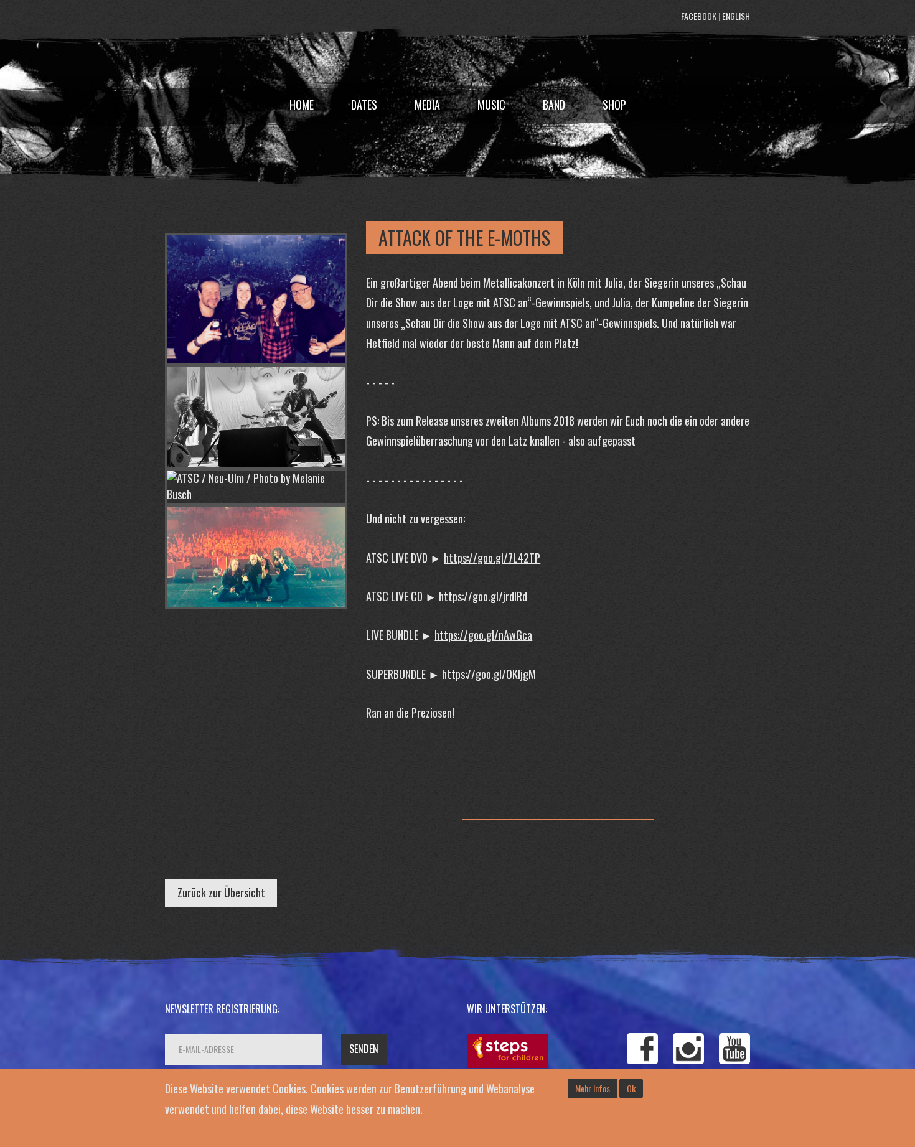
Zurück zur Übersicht (221, 892)
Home (301, 104)
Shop (614, 104)
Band (554, 104)
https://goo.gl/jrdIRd (483, 596)
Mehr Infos (592, 1088)
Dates (364, 104)
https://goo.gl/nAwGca (483, 635)
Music (491, 104)
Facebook (698, 15)
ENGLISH (736, 15)
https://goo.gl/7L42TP (492, 558)
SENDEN (363, 1048)
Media (427, 104)
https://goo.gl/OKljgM (489, 674)
